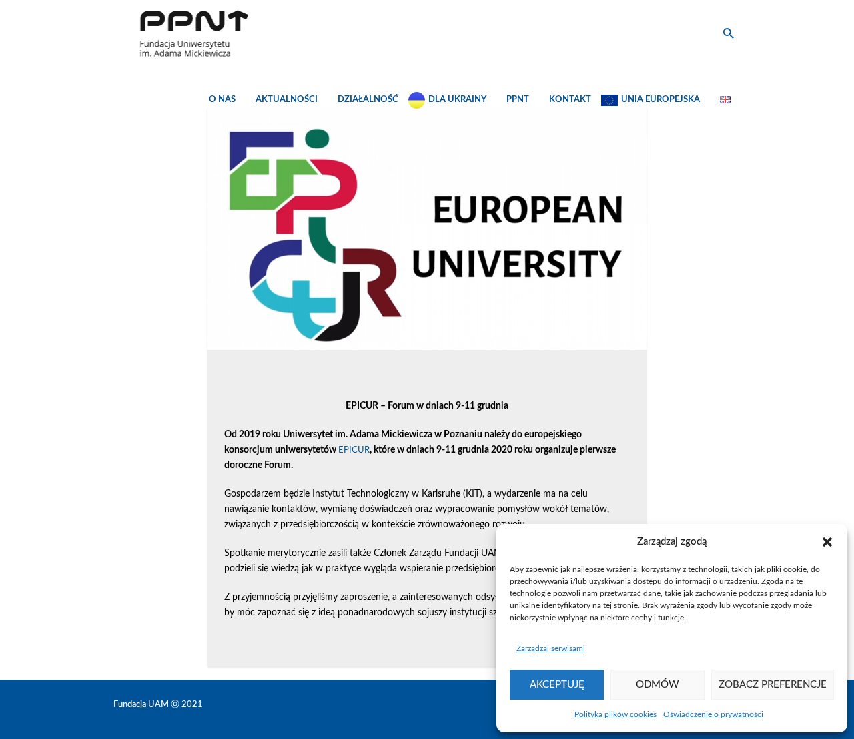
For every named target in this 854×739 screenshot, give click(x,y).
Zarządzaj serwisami (550, 648)
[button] (827, 542)
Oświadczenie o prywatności (713, 714)
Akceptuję (557, 685)
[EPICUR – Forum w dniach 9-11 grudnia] (427, 228)
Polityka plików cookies (615, 714)
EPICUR (354, 450)
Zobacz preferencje (773, 685)
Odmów (657, 685)
